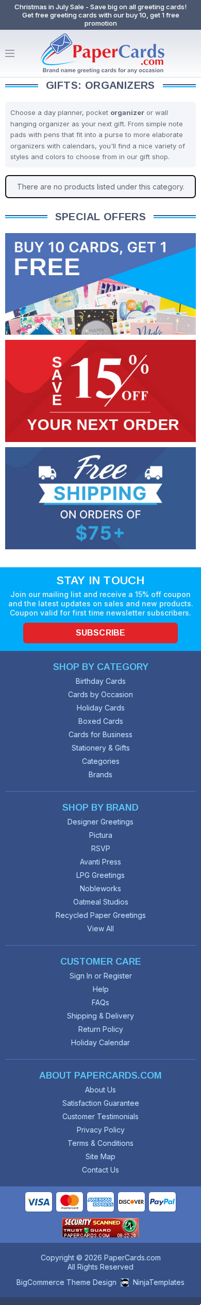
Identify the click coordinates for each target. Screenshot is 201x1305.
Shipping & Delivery (100, 1015)
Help (101, 989)
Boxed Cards (100, 721)
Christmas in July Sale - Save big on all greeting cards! (100, 7)
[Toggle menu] (10, 53)
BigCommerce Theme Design (66, 1282)
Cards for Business (100, 734)
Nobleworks (100, 888)
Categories (101, 761)
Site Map (100, 1156)
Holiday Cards (101, 707)
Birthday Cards (101, 681)
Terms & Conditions (100, 1143)
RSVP (100, 848)
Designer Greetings (100, 821)
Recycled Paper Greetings (101, 915)
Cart (190, 53)
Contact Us (100, 1169)
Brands (100, 774)
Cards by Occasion (100, 694)
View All (100, 928)
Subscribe (100, 632)
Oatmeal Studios (100, 901)
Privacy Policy (101, 1129)
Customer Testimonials (100, 1116)
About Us (100, 1089)
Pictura (100, 835)
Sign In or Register (101, 975)
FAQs (100, 1002)
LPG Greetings (100, 875)
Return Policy (100, 1029)
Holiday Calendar (100, 1042)
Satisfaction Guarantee (100, 1103)
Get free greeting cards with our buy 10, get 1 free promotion (100, 19)
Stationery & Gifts (101, 747)
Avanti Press (100, 861)
